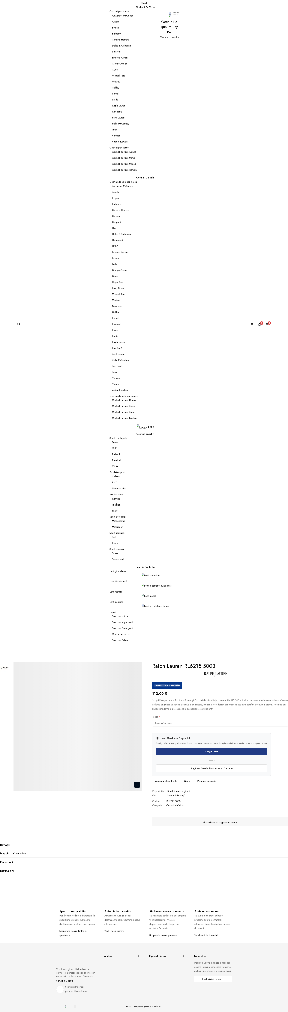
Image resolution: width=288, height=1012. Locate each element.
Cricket (115, 466)
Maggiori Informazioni (13, 853)
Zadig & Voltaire (120, 390)
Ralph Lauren (118, 105)
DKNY (115, 246)
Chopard (116, 222)
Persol (115, 93)
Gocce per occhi (120, 634)
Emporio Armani (120, 57)
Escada (115, 258)
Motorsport (117, 527)
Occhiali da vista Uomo (123, 158)
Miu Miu (116, 81)
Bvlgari (115, 27)
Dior (114, 228)
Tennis (115, 442)
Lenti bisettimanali (118, 581)
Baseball (116, 460)
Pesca (115, 543)
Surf (114, 537)
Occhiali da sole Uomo (123, 406)
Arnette (116, 21)
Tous (114, 129)
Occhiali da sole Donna (124, 400)
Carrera (116, 216)
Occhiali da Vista (174, 805)
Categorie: (157, 805)
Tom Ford (117, 366)
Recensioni (6, 862)
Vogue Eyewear (120, 141)
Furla (114, 264)
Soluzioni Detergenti (122, 628)
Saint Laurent (118, 117)
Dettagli (5, 845)
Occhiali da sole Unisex (124, 412)
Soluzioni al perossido (123, 622)
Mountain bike (119, 488)
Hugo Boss (117, 282)
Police (115, 330)
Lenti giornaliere (118, 571)
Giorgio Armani (119, 63)
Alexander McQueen (122, 15)
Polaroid (116, 51)
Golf (114, 448)
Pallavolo (116, 454)
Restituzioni (7, 871)
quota (187, 781)
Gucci (115, 69)
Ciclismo (116, 476)
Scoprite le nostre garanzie (163, 935)
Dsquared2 (117, 240)
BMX (114, 482)
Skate (115, 510)
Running (116, 498)
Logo (151, 426)
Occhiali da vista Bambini (124, 170)
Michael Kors (118, 75)
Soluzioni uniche (120, 616)
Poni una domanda (206, 781)
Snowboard (118, 559)
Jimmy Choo (118, 288)
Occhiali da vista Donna (124, 152)
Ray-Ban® (117, 111)
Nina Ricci (117, 306)
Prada (115, 99)
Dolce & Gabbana (121, 45)
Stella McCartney (120, 123)
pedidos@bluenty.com (76, 991)
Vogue (115, 384)
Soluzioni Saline (120, 640)
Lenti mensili (116, 591)
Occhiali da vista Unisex (124, 164)
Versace (116, 135)
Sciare (115, 553)
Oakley (115, 87)
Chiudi (144, 3)
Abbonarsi (227, 979)
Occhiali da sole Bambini (124, 418)
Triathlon (116, 504)
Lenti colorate (116, 602)
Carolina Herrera (120, 39)
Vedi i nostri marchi (114, 931)
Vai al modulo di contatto (206, 935)
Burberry (116, 33)
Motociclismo (118, 521)
